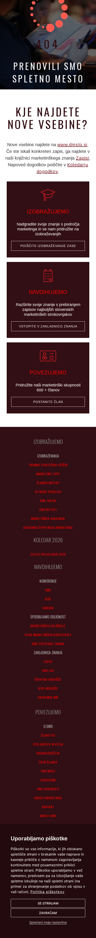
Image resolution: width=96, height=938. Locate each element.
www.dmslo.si (72, 144)
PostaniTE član (48, 402)
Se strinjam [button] (48, 903)
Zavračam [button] (48, 913)
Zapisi (82, 158)
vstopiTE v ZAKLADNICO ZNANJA (48, 326)
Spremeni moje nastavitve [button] (48, 922)
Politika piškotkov (47, 892)
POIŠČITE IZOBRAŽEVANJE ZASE (48, 246)
